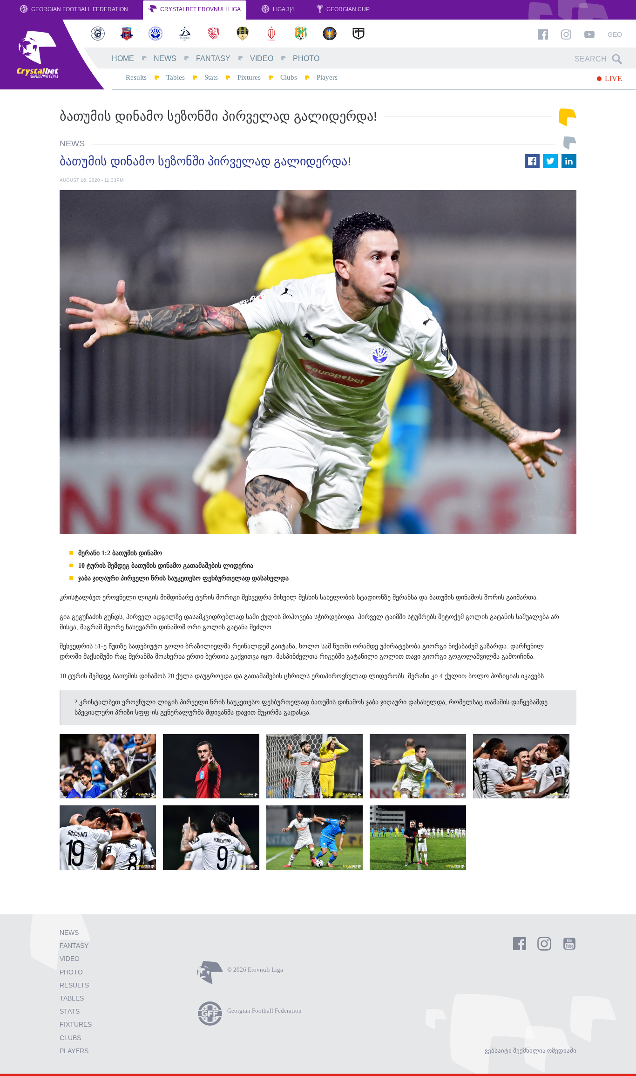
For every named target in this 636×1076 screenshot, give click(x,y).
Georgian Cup (347, 9)
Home (123, 58)
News (165, 58)
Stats (211, 77)
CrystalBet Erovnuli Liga (200, 9)
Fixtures (249, 77)
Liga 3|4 (282, 9)
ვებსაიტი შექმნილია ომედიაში (530, 1050)
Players (327, 77)
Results (136, 77)
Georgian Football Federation (79, 9)
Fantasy (213, 58)
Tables (175, 77)
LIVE (612, 78)
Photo (306, 58)
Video (261, 58)
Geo (615, 34)
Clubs (288, 77)
